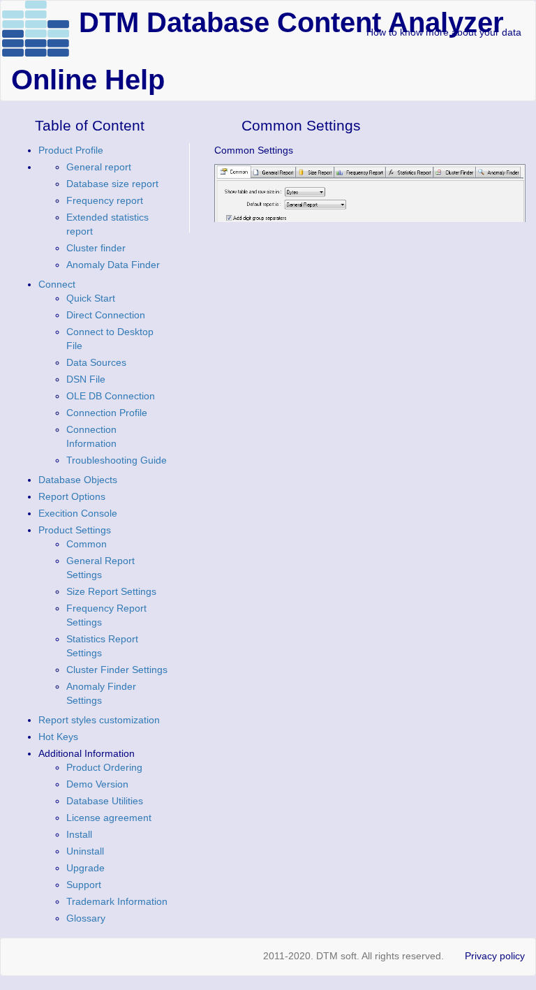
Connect (56, 284)
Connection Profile (106, 412)
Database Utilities (104, 800)
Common (86, 543)
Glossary (85, 918)
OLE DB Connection (110, 395)
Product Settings (74, 529)
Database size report (112, 183)
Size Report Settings (111, 591)
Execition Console (77, 513)
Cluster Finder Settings (117, 669)
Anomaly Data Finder (113, 264)
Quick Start (90, 298)
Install (79, 834)
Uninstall (85, 851)
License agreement (108, 817)
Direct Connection (105, 314)
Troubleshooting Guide (116, 460)
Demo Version (97, 784)
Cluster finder (96, 247)
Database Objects (77, 479)
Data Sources (96, 362)
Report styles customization (99, 719)
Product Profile (70, 150)
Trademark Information (117, 901)
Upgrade (85, 867)
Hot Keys (58, 736)
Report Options (71, 496)
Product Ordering (104, 767)
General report (98, 166)
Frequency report (104, 200)
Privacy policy (495, 955)
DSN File (85, 379)
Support (83, 884)
